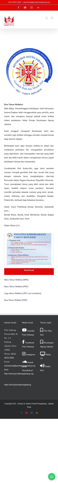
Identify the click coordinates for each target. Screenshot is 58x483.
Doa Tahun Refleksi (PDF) (15, 300)
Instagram (30, 354)
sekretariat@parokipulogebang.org (36, 2)
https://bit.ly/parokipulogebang (17, 384)
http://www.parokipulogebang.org (19, 373)
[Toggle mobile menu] (52, 17)
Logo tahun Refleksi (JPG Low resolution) (22, 293)
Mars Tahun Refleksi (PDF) (16, 286)
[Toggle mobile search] (46, 17)
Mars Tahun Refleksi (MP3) (16, 280)
